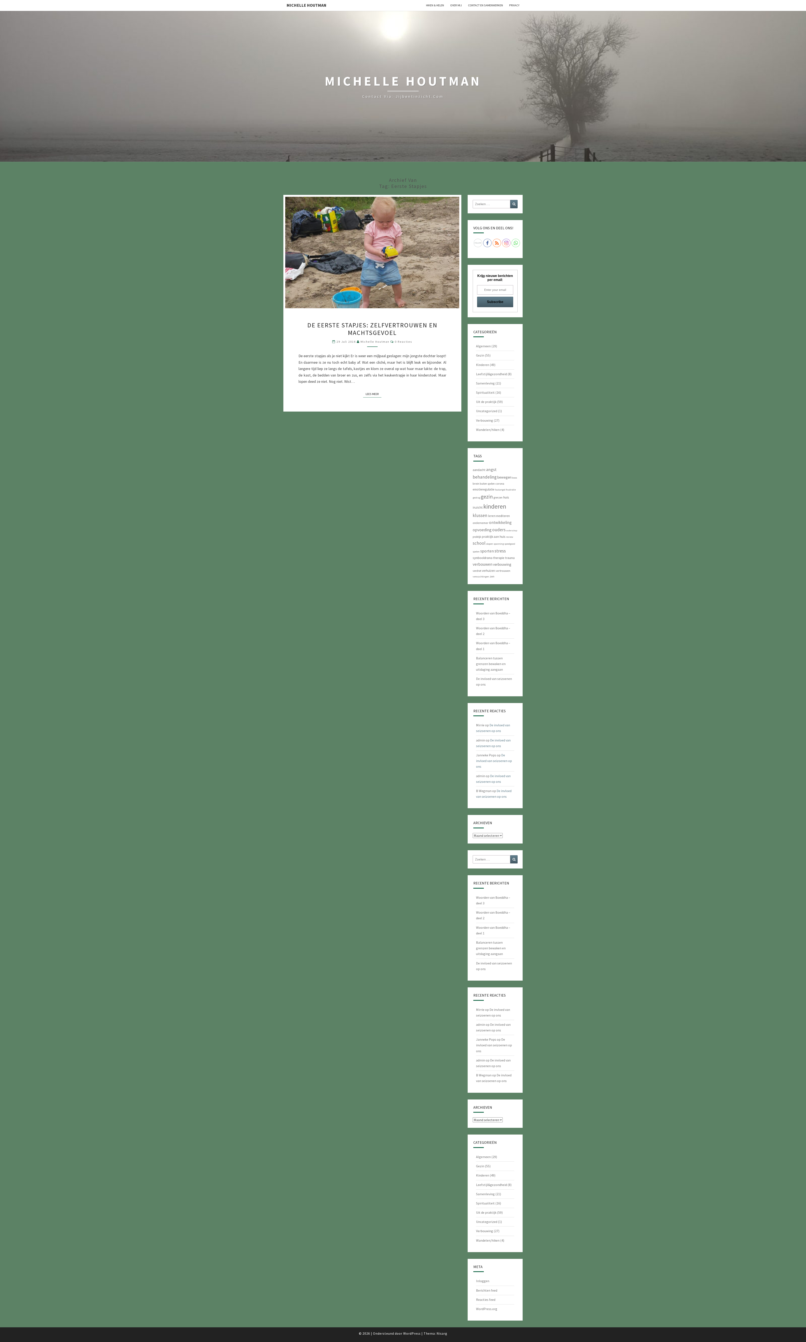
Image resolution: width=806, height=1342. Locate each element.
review (509, 536)
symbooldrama (482, 558)
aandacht (479, 470)
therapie (498, 558)
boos (514, 477)
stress (500, 551)
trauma (510, 558)
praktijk (477, 537)
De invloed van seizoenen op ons (494, 761)
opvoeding (482, 529)
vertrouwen (503, 571)
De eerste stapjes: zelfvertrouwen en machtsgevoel (372, 329)
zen (492, 576)
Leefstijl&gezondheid (491, 374)
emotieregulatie (483, 489)
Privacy (514, 5)
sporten (487, 551)
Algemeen (483, 346)
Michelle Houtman (306, 5)
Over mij (456, 5)
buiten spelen (487, 483)
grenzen (497, 497)
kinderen (494, 506)
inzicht (478, 507)
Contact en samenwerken (485, 5)
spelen (476, 551)
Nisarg (442, 1333)
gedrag (476, 497)
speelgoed (509, 543)
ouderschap (511, 530)
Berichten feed (486, 1290)
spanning (499, 543)
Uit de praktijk (486, 402)
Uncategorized (486, 411)
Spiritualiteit (485, 392)
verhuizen (488, 571)
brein (476, 483)
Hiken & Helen (435, 5)
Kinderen (482, 365)
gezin (487, 496)
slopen (489, 543)
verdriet (477, 571)
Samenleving (485, 383)
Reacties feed (485, 1299)
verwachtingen (481, 576)
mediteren (503, 516)
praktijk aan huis (493, 536)
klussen (480, 515)
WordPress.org (486, 1309)
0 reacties (403, 342)
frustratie (511, 489)
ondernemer (480, 523)
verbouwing (502, 564)
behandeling (485, 477)
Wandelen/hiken (488, 430)
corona (499, 483)
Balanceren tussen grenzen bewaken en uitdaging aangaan (491, 664)
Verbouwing (484, 420)
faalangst (500, 489)
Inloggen (482, 1281)
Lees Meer (373, 394)
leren (492, 516)
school (479, 543)
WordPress (412, 1333)
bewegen (504, 477)
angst (491, 469)
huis (506, 497)
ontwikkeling (500, 522)
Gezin (480, 355)
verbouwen (482, 564)
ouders (499, 530)
